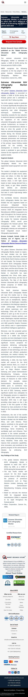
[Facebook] (12, 672)
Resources (8, 12)
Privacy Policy (20, 690)
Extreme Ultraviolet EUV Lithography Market (15, 521)
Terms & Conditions (9, 690)
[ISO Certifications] (14, 618)
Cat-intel (7, 599)
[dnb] (7, 583)
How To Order (8, 610)
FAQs (21, 610)
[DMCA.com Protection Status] (19, 583)
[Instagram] (9, 672)
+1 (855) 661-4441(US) (14, 645)
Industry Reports (8, 596)
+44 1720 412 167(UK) (14, 648)
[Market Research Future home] (3, 2)
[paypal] (7, 577)
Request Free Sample (14, 42)
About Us (21, 596)
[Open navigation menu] (25, 2)
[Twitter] (15, 672)
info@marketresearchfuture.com (14, 639)
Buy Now (15, 37)
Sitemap (8, 607)
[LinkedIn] (18, 672)
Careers (14, 634)
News (21, 602)
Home (2, 12)
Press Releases (16, 12)
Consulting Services (8, 603)
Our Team (21, 599)
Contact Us (14, 631)
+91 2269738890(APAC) (14, 651)
